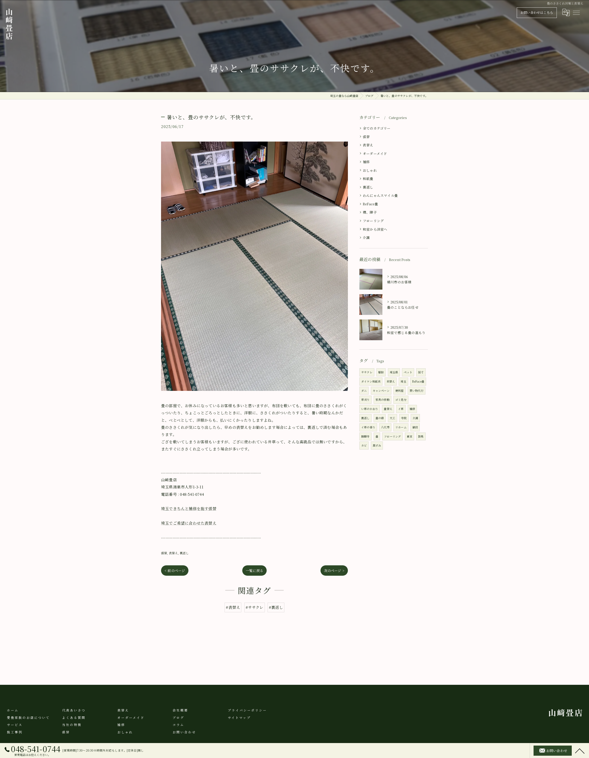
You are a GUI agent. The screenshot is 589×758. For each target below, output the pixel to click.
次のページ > (334, 570)
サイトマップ (239, 717)
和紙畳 (368, 178)
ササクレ (366, 372)
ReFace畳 (370, 203)
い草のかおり (369, 409)
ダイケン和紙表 (371, 381)
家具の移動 (382, 399)
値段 (415, 427)
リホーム (401, 427)
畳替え (388, 409)
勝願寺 (365, 436)
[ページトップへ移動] (579, 750)
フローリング (373, 220)
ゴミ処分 (401, 399)
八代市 (385, 427)
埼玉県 (394, 372)
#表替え (233, 607)
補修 (366, 161)
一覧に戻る (254, 570)
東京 (409, 436)
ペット (408, 372)
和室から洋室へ (375, 229)
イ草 (401, 409)
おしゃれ (370, 170)
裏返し (184, 553)
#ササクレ (254, 607)
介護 (366, 237)
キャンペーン (381, 390)
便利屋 (399, 390)
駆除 (381, 372)
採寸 (421, 372)
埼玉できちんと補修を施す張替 (189, 508)
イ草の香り (368, 427)
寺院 (404, 418)
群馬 (421, 436)
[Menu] (576, 12)
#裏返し (276, 607)
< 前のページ (175, 570)
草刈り (365, 399)
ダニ (364, 390)
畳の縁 (379, 418)
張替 (164, 553)
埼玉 (403, 381)
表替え (173, 553)
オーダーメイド (375, 153)
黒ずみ (377, 445)
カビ (364, 445)
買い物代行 (417, 390)
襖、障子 (370, 212)
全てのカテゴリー (377, 128)
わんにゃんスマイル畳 (380, 195)
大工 (392, 418)
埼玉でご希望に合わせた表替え (189, 523)
